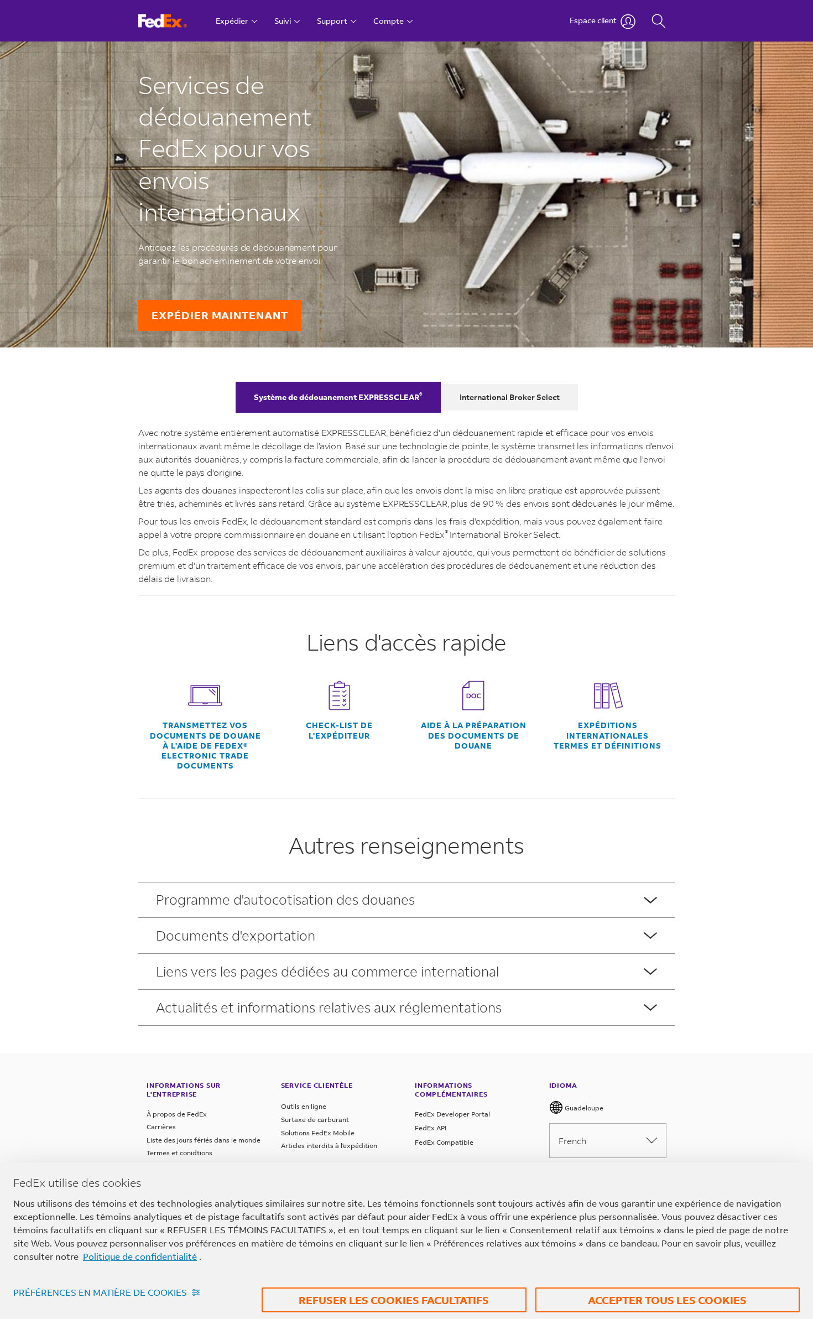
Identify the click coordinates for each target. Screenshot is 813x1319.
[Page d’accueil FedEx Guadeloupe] (172, 20)
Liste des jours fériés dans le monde (203, 1140)
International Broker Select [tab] (510, 397)
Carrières (161, 1127)
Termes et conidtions (179, 1153)
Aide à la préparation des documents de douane (474, 735)
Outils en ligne (303, 1106)
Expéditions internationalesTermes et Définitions (607, 735)
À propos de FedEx (177, 1114)
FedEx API (430, 1128)
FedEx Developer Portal (452, 1114)
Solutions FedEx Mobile (318, 1133)
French (572, 1140)
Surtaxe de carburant (315, 1119)
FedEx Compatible (444, 1142)
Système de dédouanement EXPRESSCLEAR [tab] (338, 396)
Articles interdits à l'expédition (329, 1145)
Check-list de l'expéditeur (339, 730)
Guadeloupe (583, 1108)
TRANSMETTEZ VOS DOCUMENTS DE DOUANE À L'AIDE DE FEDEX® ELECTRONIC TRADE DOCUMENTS (205, 745)
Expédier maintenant (220, 315)
